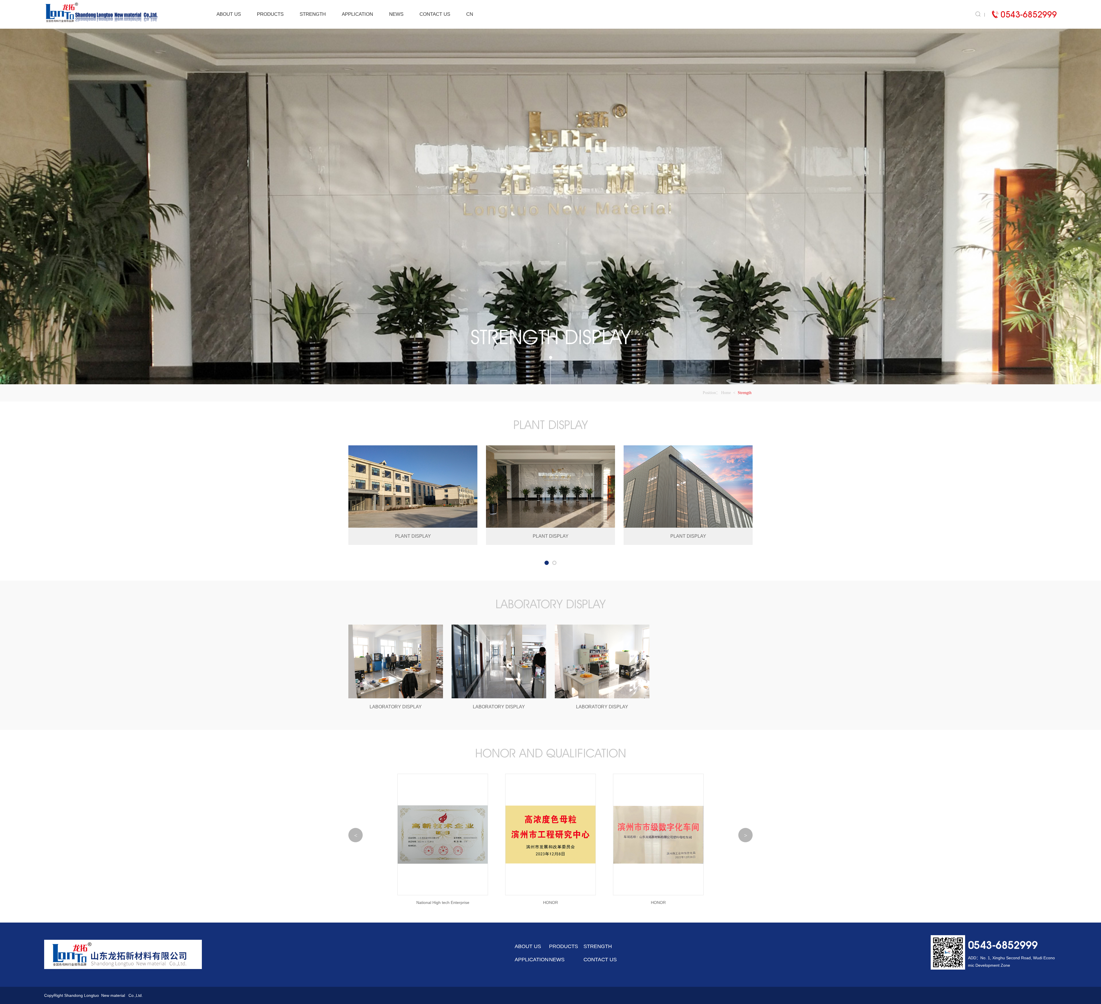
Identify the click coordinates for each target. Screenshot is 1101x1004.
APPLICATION (357, 14)
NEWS (396, 14)
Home (726, 393)
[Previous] (355, 835)
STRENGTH (313, 14)
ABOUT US (228, 14)
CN (469, 14)
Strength (744, 393)
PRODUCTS (270, 14)
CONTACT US (434, 14)
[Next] (745, 835)
